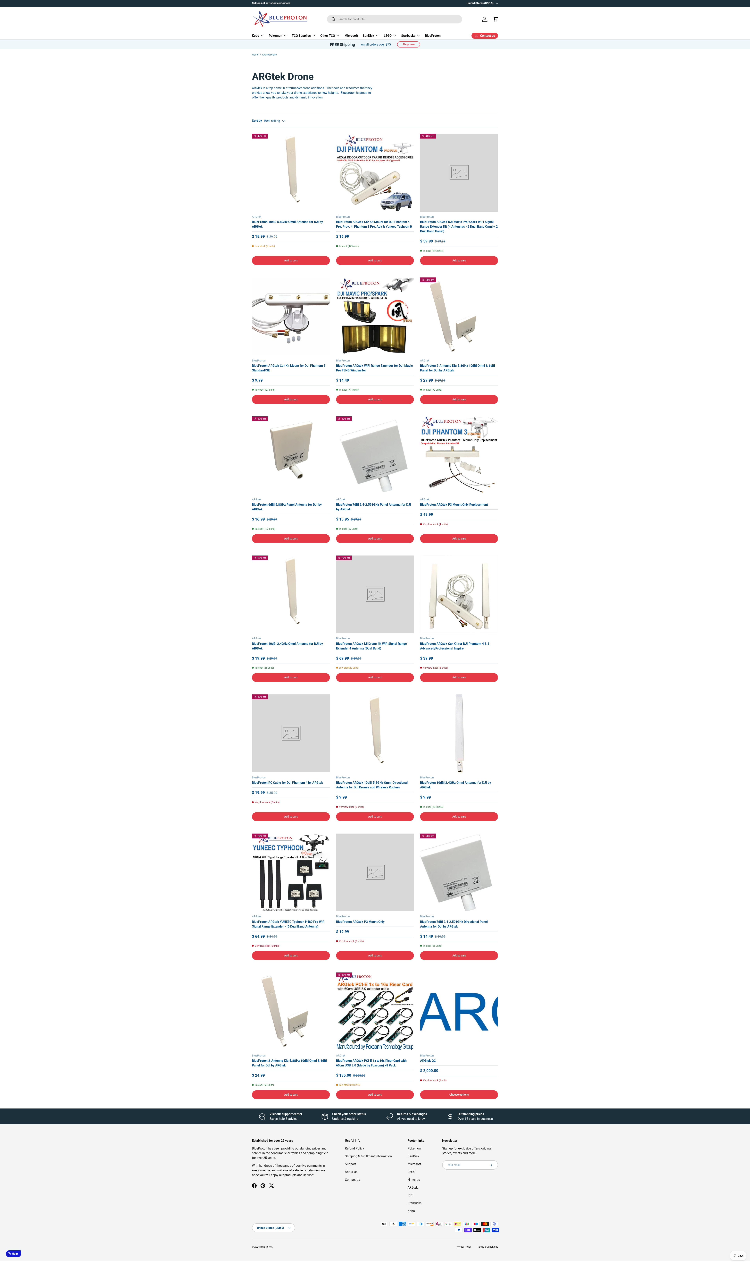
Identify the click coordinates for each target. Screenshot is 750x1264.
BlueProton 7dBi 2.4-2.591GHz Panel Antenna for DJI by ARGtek (373, 507)
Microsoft (351, 36)
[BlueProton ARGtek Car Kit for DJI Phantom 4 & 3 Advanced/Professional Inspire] (459, 594)
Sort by (257, 121)
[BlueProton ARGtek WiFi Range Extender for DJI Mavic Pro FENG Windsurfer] (375, 316)
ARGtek (413, 1187)
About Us (351, 1172)
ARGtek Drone (269, 55)
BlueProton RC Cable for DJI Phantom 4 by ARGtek (287, 783)
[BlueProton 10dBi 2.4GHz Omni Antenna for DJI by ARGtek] (291, 594)
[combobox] (394, 19)
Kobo (255, 36)
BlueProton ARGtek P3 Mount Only (360, 922)
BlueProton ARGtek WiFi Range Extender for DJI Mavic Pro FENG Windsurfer (374, 368)
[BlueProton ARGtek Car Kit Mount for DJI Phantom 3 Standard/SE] (291, 316)
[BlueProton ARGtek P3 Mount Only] (375, 873)
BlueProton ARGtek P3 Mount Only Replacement (454, 504)
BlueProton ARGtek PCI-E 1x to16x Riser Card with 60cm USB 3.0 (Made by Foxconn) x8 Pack (371, 1063)
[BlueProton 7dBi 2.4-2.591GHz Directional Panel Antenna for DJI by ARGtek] (459, 873)
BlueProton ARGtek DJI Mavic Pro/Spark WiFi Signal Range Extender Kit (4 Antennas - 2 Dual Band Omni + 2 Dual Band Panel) (459, 226)
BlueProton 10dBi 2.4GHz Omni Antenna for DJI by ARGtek (287, 646)
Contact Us (352, 1180)
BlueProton (433, 36)
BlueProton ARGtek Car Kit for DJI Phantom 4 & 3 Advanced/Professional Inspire (454, 646)
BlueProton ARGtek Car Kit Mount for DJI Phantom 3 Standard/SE (288, 368)
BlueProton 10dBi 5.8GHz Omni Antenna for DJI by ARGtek (287, 224)
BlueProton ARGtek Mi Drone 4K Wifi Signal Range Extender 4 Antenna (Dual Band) (371, 646)
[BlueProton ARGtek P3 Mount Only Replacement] (459, 455)
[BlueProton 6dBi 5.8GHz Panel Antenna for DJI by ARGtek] (291, 455)
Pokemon (275, 36)
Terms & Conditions (488, 1246)
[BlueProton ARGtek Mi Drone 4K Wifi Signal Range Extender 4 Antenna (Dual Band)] (375, 594)
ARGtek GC (428, 1061)
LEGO (388, 36)
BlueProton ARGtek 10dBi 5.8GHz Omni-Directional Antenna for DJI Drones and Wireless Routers (372, 785)
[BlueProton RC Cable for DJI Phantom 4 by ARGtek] (291, 733)
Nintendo (414, 1180)
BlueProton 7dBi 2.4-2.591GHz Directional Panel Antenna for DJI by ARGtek (454, 924)
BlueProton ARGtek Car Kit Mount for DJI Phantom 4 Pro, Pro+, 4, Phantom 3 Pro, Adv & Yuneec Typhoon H (374, 224)
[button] (495, 19)
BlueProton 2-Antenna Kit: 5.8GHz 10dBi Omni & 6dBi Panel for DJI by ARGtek (457, 368)
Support (350, 1164)
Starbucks (408, 36)
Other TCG (327, 36)
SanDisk (368, 36)
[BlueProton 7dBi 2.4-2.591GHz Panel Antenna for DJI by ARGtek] (375, 455)
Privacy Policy (463, 1246)
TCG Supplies (301, 36)
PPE (410, 1195)
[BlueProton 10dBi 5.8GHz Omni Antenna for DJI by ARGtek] (291, 173)
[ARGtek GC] (459, 1011)
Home (255, 55)
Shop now (409, 44)
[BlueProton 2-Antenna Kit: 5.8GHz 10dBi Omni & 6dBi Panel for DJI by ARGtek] (459, 316)
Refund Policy (354, 1148)
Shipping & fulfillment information (368, 1156)
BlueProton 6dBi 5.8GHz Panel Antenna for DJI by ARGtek (287, 507)
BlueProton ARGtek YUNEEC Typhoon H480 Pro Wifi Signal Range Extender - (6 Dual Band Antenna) (288, 924)
